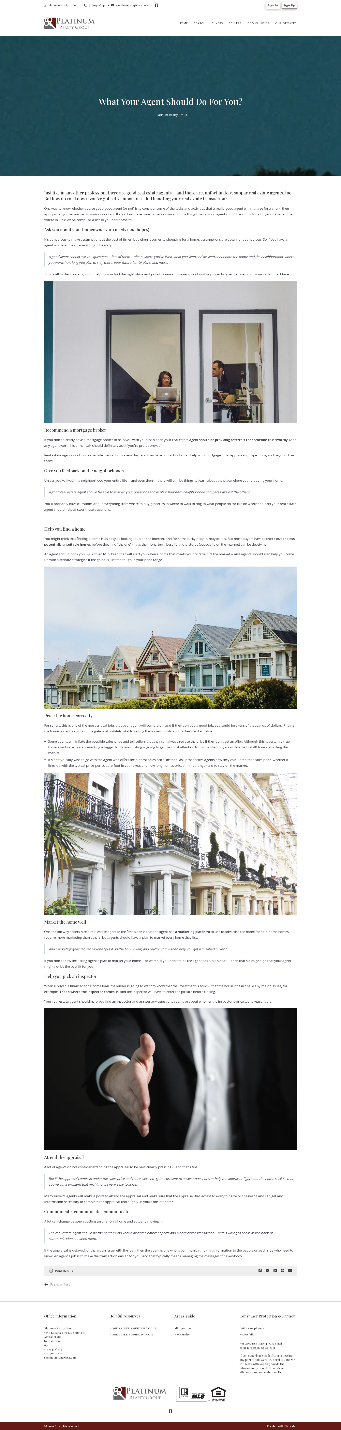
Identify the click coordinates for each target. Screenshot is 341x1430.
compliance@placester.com (257, 1347)
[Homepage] (69, 23)
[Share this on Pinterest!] (282, 1270)
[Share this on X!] (267, 1270)
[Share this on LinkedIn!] (275, 1270)
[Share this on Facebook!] (260, 1270)
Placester (290, 1426)
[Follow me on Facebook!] (156, 5)
